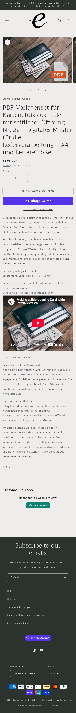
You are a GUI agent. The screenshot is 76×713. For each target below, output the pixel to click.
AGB (46, 705)
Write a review (38, 505)
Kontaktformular (12, 393)
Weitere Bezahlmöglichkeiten (38, 209)
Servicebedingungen (19, 607)
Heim (10, 591)
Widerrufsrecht (64, 700)
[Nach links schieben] (30, 90)
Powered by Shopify (44, 700)
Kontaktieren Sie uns (19, 623)
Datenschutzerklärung (30, 705)
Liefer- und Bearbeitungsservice (25, 615)
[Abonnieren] (65, 577)
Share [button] (9, 467)
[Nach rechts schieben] (46, 90)
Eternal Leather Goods (23, 700)
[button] (7, 20)
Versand (6, 165)
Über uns (12, 599)
